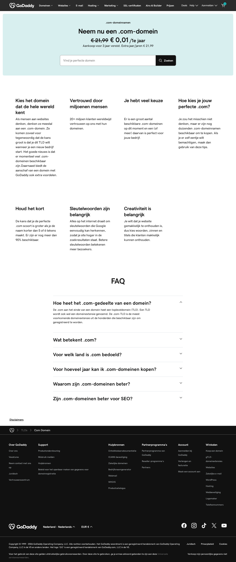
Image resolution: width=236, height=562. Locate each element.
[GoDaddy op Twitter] (214, 527)
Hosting (209, 486)
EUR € (85, 526)
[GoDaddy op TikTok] (204, 527)
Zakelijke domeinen (118, 463)
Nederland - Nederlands (57, 526)
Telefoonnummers (215, 505)
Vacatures (14, 457)
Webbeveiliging (213, 492)
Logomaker (211, 498)
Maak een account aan (189, 471)
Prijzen (170, 5)
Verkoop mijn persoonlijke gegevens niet (207, 554)
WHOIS (112, 482)
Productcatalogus (116, 488)
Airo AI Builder (154, 5)
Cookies (223, 544)
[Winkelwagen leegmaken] (223, 5)
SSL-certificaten (132, 5)
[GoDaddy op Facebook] (184, 527)
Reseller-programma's (153, 461)
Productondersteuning (49, 451)
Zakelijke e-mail (213, 473)
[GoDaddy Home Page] (23, 527)
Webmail (112, 476)
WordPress (211, 480)
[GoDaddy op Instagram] (194, 527)
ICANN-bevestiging (117, 457)
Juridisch (13, 473)
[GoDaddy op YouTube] (224, 527)
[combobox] (107, 60)
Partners (146, 467)
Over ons (13, 451)
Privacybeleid (207, 544)
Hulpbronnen (44, 463)
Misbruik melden (46, 457)
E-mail (79, 5)
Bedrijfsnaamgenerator (119, 469)
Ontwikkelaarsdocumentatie (122, 451)
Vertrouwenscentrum (19, 480)
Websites (210, 467)
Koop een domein (214, 451)
